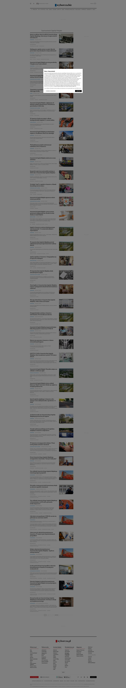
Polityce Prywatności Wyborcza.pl (59, 86)
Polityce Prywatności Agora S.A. (71, 86)
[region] (63, 81)
